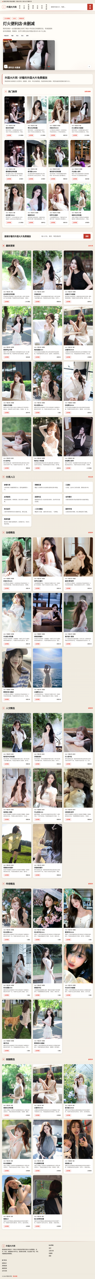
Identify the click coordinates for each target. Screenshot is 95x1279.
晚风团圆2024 (38, 350)
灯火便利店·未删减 (77, 128)
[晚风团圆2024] (47, 325)
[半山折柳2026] (47, 788)
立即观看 (9, 135)
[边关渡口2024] (14, 197)
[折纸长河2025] (58, 109)
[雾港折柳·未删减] (16, 668)
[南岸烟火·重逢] (16, 788)
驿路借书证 (37, 988)
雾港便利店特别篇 (11, 171)
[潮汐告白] (16, 1019)
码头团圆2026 (7, 988)
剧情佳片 (4, 1263)
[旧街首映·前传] (78, 788)
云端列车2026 (69, 350)
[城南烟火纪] (78, 1139)
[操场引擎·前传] (78, 557)
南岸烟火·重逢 (7, 812)
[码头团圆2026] (16, 963)
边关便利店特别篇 (9, 294)
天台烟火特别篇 (8, 636)
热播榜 (28, 7)
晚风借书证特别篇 (55, 171)
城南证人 (6, 1219)
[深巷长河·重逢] (16, 381)
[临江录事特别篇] (47, 1194)
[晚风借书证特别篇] (58, 153)
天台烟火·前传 (76, 171)
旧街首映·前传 (69, 812)
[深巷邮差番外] (47, 843)
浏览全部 (90, 477)
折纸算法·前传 (69, 461)
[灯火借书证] (16, 436)
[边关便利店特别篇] (16, 270)
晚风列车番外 (10, 128)
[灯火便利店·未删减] (80, 109)
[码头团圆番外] (16, 1139)
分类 (24, 7)
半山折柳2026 (38, 812)
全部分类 (90, 246)
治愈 (37, 7)
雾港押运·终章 (7, 350)
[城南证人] (16, 1194)
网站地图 (15, 1276)
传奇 (42, 7)
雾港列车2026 (69, 932)
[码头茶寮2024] (47, 381)
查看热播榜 (88, 91)
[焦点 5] (50, 66)
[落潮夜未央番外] (16, 843)
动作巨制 (4, 1271)
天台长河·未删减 (70, 988)
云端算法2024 (38, 692)
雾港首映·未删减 (39, 1043)
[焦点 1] (45, 66)
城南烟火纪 (68, 1163)
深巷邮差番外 (38, 867)
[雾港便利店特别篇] (14, 153)
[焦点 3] (48, 66)
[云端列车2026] (78, 325)
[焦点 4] (49, 66)
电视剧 (46, 7)
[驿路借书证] (47, 963)
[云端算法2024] (47, 668)
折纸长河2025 (54, 128)
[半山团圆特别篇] (47, 1139)
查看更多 (90, 532)
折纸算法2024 (69, 405)
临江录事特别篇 (39, 1219)
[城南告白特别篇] (80, 197)
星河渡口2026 (69, 1108)
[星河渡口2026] (78, 1083)
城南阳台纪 (31, 215)
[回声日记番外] (58, 197)
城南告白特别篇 (76, 215)
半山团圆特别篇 (39, 1163)
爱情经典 (4, 1265)
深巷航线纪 (37, 294)
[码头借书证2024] (47, 908)
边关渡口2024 (10, 215)
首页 (19, 7)
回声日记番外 (54, 215)
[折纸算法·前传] (78, 436)
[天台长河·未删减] (78, 963)
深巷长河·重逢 (7, 405)
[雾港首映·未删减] (47, 1019)
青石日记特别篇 (32, 128)
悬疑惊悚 (4, 1268)
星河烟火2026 (32, 171)
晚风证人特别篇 (39, 461)
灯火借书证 (6, 461)
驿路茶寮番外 (38, 636)
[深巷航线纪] (47, 270)
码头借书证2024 (39, 932)
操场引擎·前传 (69, 581)
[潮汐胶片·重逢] (78, 612)
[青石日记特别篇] (36, 109)
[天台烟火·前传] (80, 153)
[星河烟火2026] (36, 153)
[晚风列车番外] (14, 109)
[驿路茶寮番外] (47, 612)
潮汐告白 (6, 1043)
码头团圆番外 (7, 1163)
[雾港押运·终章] (16, 325)
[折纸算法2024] (78, 381)
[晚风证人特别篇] (47, 436)
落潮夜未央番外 (8, 867)
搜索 (33, 7)
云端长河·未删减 (70, 294)
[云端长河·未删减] (78, 270)
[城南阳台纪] (36, 197)
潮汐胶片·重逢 (69, 636)
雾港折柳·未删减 (8, 692)
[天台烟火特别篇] (16, 612)
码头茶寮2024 (38, 405)
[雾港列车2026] (78, 908)
